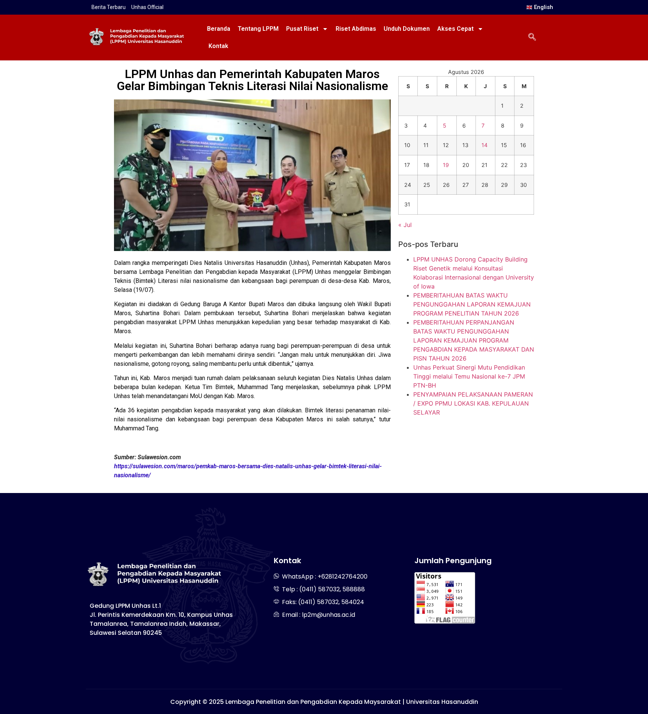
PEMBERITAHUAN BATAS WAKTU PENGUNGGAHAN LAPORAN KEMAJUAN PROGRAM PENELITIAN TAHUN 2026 (472, 304)
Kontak (218, 46)
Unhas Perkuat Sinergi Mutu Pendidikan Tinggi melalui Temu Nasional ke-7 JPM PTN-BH (469, 376)
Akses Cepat (455, 28)
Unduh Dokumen (407, 28)
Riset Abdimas (356, 28)
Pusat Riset (302, 28)
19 (446, 165)
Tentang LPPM (258, 28)
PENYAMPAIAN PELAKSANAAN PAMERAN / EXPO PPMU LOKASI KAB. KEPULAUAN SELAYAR (473, 403)
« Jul (405, 224)
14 (485, 145)
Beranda (218, 28)
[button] (532, 37)
